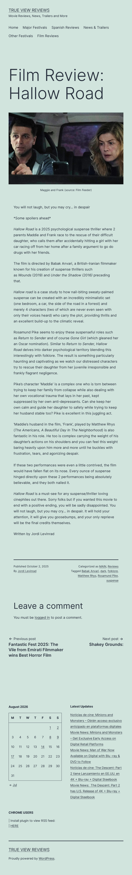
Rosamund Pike (108, 575)
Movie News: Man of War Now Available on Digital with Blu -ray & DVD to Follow (95, 756)
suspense (112, 580)
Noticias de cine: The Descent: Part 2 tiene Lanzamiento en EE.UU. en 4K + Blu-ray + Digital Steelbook (96, 773)
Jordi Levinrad (27, 571)
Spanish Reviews (65, 27)
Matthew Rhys (87, 575)
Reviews (113, 566)
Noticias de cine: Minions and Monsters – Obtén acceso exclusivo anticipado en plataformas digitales (96, 720)
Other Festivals (21, 36)
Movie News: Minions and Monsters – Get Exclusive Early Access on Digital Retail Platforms (96, 738)
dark (103, 571)
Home (13, 27)
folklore (113, 571)
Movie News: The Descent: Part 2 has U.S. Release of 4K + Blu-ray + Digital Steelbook (95, 791)
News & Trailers (96, 27)
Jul (15, 785)
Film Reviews (48, 36)
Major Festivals (35, 27)
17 (12, 756)
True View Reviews (29, 10)
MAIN (102, 566)
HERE (14, 826)
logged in (42, 617)
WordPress (46, 858)
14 (43, 747)
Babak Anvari (90, 571)
